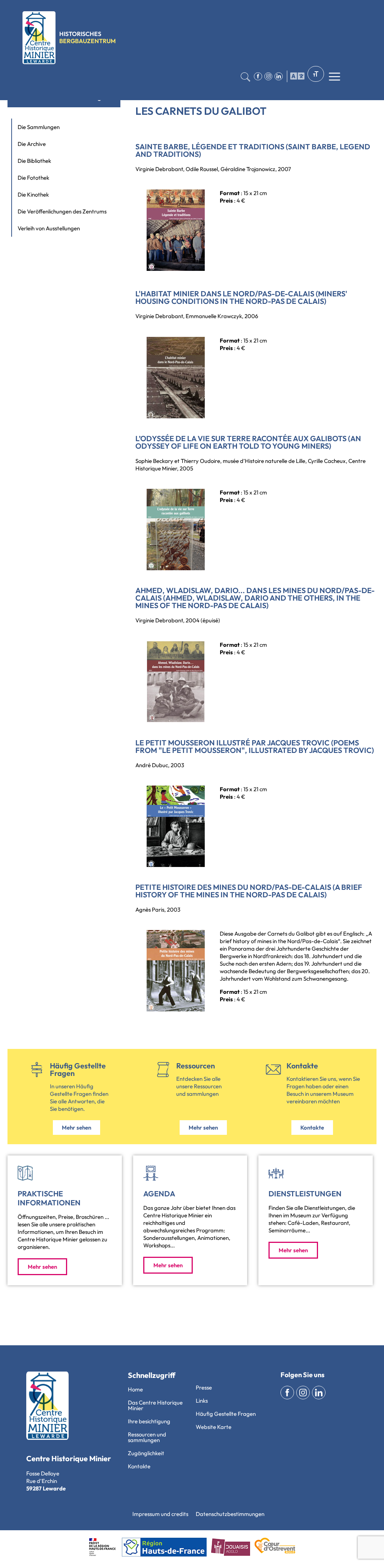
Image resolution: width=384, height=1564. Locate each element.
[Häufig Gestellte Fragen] (36, 1069)
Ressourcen (195, 1065)
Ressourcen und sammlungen (147, 1437)
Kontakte (302, 1065)
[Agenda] (150, 1173)
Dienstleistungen (305, 1193)
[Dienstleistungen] (276, 1173)
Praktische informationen (49, 1198)
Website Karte (213, 1426)
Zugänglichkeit (146, 1453)
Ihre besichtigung (149, 1421)
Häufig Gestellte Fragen (78, 1069)
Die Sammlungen (39, 127)
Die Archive (32, 143)
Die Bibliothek (34, 160)
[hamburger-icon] (295, 77)
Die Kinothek (33, 194)
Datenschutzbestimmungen (230, 1513)
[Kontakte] (273, 1069)
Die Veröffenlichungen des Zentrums (62, 211)
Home (135, 1389)
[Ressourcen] (163, 1069)
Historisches (87, 37)
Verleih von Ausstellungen (49, 228)
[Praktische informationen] (25, 1173)
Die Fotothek (33, 177)
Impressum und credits (160, 1513)
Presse (204, 1387)
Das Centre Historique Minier (155, 1405)
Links (202, 1400)
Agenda (159, 1193)
